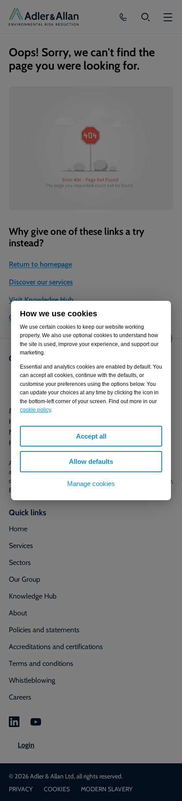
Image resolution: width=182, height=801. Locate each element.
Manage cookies (91, 483)
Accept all (91, 436)
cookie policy (35, 410)
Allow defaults (91, 461)
